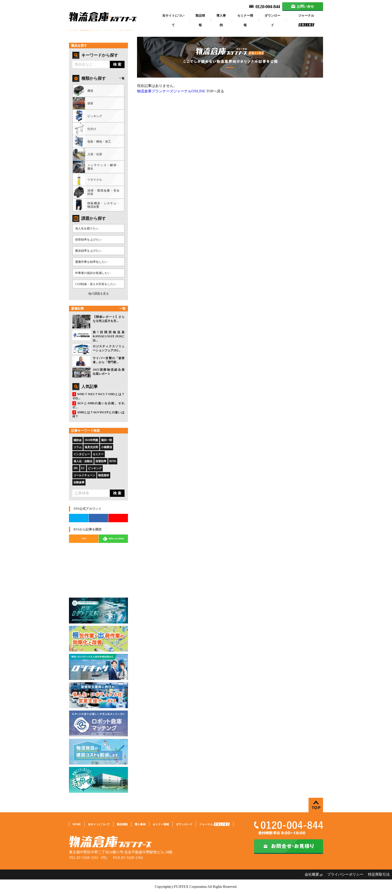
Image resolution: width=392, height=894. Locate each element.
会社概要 (312, 874)
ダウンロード (272, 20)
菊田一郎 (106, 440)
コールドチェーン (84, 475)
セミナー (98, 454)
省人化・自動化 (83, 461)
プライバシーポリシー (345, 874)
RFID (112, 461)
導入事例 (221, 20)
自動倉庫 (79, 482)
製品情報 (200, 20)
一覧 (122, 78)
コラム (78, 447)
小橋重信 (106, 447)
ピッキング (95, 468)
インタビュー (82, 454)
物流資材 (103, 475)
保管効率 (101, 461)
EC (83, 468)
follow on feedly (116, 538)
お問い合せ (305, 6)
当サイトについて (173, 20)
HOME (77, 824)
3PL (76, 468)
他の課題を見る (98, 293)
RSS (84, 538)
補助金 (78, 440)
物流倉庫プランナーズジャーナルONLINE (171, 91)
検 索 (117, 64)
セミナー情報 (245, 20)
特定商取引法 (379, 874)
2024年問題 (91, 440)
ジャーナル (306, 15)
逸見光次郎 (91, 447)
